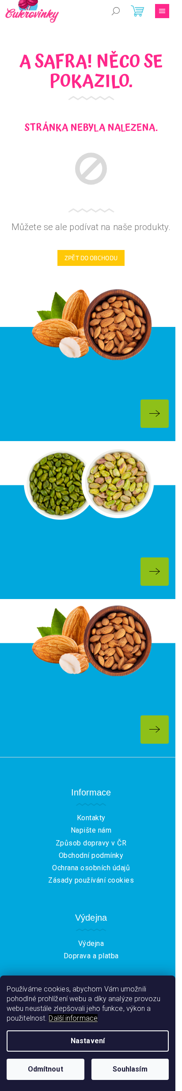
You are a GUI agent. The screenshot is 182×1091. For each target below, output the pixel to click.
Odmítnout (45, 1069)
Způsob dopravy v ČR (91, 843)
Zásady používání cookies (91, 880)
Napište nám (91, 830)
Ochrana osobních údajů (91, 868)
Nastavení (88, 1041)
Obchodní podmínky (91, 855)
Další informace (73, 1018)
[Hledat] (116, 11)
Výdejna (91, 943)
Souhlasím (130, 1069)
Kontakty (91, 818)
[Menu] (162, 11)
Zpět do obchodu (91, 257)
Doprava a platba (91, 956)
